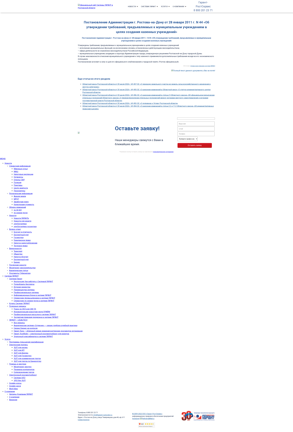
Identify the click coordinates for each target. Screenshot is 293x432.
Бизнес (17, 262)
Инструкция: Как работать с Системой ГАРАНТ (33, 281)
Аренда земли (20, 196)
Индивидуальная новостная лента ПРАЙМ (32, 312)
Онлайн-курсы (15, 383)
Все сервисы (19, 323)
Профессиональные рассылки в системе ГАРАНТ (35, 314)
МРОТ (16, 199)
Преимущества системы (24, 290)
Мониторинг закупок (22, 367)
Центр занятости (21, 188)
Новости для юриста (22, 221)
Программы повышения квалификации (26, 342)
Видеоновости (15, 248)
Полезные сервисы (17, 306)
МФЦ (16, 171)
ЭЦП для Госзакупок (22, 356)
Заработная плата (21, 202)
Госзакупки (18, 237)
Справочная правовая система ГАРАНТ (202, 66)
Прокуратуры (19, 191)
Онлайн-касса (15, 386)
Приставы (18, 185)
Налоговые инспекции (23, 174)
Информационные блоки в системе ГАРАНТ (32, 295)
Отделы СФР (19, 180)
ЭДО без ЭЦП (20, 380)
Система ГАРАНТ (148, 6)
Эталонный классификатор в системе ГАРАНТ (33, 336)
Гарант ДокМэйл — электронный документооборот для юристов (41, 334)
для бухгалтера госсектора (25, 226)
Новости (132, 6)
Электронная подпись (18, 345)
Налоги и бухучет (21, 257)
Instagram (136, 419)
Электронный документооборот (23, 375)
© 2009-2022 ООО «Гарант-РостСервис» (147, 414)
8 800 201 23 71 (203, 10)
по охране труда (20, 213)
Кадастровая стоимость (24, 204)
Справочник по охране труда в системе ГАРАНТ (34, 301)
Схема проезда (83, 420)
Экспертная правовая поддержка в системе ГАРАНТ (36, 317)
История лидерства (22, 287)
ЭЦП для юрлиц (21, 347)
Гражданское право (22, 240)
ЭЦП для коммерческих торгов (27, 358)
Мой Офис (13, 389)
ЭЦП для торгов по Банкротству (27, 361)
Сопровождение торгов (24, 372)
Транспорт (18, 251)
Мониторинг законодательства (22, 268)
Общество (18, 254)
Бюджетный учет (21, 235)
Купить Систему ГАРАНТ (19, 303)
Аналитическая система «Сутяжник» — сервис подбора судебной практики (45, 325)
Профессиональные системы (26, 292)
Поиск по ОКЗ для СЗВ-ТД (25, 309)
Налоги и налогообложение (25, 243)
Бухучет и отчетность (23, 232)
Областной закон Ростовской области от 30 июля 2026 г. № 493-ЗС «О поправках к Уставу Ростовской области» (130, 103)
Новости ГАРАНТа (21, 218)
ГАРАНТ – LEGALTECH (18, 320)
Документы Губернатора (19, 273)
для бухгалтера (20, 224)
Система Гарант (15, 279)
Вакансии (13, 400)
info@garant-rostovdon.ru (102, 415)
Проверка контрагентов (24, 369)
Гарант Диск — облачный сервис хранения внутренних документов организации (48, 331)
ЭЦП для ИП (19, 350)
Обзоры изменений (17, 207)
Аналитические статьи (18, 270)
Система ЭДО (19, 378)
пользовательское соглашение (163, 152)
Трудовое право (21, 246)
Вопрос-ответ (15, 229)
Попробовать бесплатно (24, 284)
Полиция (17, 182)
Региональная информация (21, 193)
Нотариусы (18, 177)
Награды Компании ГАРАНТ (21, 394)
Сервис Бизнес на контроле (26, 328)
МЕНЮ (3, 159)
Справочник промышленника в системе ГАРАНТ (34, 298)
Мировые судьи (21, 169)
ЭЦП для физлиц (21, 353)
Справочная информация (20, 166)
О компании (178, 6)
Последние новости (17, 265)
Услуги (164, 6)
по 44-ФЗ (18, 210)
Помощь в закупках (17, 364)
